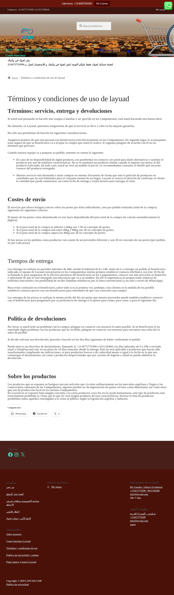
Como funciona (15, 55)
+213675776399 (138, 517)
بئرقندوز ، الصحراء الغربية (143, 513)
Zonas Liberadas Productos (43, 49)
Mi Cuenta (102, 3)
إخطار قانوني (12, 511)
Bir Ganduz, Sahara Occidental (146, 487)
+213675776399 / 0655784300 (145, 491)
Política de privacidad (17, 584)
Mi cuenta (160, 9)
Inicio (9, 49)
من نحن (10, 487)
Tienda (19, 49)
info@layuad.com (139, 494)
